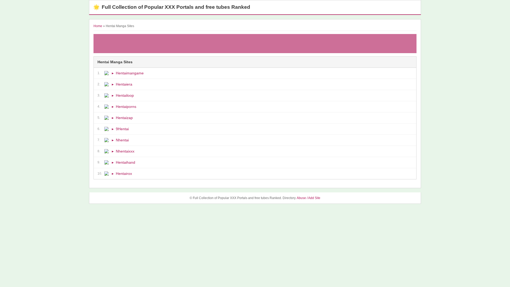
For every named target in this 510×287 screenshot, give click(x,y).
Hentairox (124, 173)
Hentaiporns (126, 106)
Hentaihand (125, 162)
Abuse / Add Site (308, 198)
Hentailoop (125, 95)
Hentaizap (124, 118)
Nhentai (122, 140)
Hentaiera (124, 84)
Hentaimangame (130, 73)
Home (98, 26)
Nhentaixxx (125, 151)
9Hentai (122, 129)
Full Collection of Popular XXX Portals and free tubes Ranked (171, 7)
